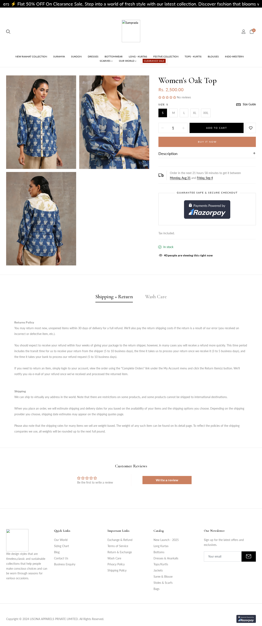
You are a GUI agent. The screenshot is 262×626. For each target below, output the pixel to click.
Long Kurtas (161, 546)
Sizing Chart (61, 546)
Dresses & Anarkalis (166, 558)
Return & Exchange (119, 552)
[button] (167, 97)
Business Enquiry (64, 564)
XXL (205, 113)
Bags (156, 589)
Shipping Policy (116, 570)
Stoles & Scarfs (163, 582)
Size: (163, 104)
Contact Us (61, 558)
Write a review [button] (167, 480)
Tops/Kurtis (161, 564)
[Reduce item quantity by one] (162, 128)
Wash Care (114, 558)
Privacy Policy (116, 564)
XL (194, 113)
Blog (57, 552)
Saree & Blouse (163, 576)
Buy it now (207, 141)
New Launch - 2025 (166, 540)
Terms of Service (117, 546)
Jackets (158, 570)
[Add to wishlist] (251, 128)
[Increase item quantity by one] (183, 128)
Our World (61, 540)
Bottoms (159, 552)
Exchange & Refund (119, 540)
